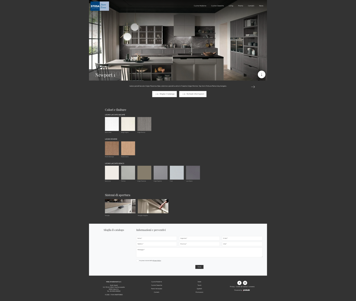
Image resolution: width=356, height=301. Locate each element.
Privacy (232, 286)
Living (231, 6)
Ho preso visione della (150, 260)
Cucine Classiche (217, 6)
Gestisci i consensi (249, 286)
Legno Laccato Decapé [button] (115, 115)
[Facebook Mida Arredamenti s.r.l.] (239, 283)
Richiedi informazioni (195, 94)
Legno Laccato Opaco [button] (114, 163)
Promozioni (199, 292)
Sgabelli (199, 289)
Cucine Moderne (200, 6)
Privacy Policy (157, 260)
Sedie (199, 282)
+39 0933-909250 (114, 291)
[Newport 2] (253, 87)
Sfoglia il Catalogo (167, 94)
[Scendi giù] (262, 74)
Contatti (251, 6)
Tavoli (199, 285)
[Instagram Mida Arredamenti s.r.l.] (245, 283)
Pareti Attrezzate (156, 289)
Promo (240, 6)
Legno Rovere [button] (111, 139)
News (261, 6)
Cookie (238, 286)
